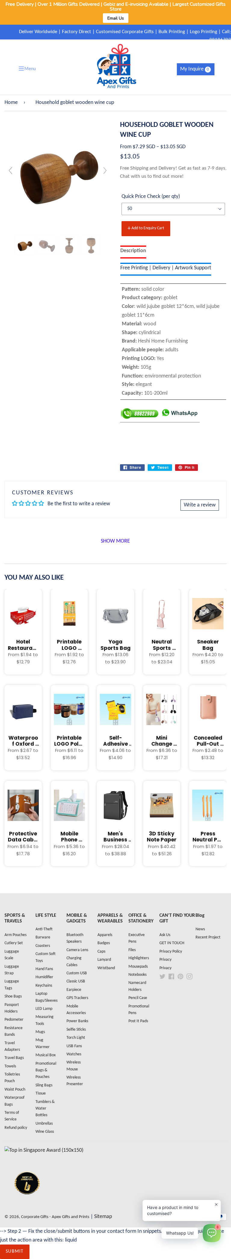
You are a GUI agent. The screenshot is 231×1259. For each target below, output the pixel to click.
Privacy (165, 959)
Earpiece (73, 990)
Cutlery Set (14, 943)
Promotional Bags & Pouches (45, 1070)
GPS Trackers (77, 998)
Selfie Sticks (76, 1029)
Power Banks (77, 1021)
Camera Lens (77, 950)
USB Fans (74, 1046)
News (200, 929)
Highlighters (138, 958)
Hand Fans (44, 969)
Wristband (106, 968)
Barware (42, 937)
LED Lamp (43, 1009)
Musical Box (45, 1055)
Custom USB (76, 973)
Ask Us (164, 935)
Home (11, 102)
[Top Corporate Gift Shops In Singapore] (44, 1150)
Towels (10, 1066)
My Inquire (194, 69)
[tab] (133, 252)
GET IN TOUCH (171, 943)
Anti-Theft (44, 929)
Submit (15, 1251)
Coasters (42, 946)
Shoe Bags (13, 996)
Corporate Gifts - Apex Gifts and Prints (55, 1217)
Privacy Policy (170, 951)
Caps (101, 951)
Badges (103, 943)
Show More (115, 541)
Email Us (115, 18)
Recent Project (208, 937)
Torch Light (75, 1037)
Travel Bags (14, 1058)
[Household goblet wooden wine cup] (25, 245)
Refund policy (16, 1128)
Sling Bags (43, 1085)
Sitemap (103, 1217)
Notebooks (137, 974)
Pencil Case (137, 998)
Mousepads (138, 966)
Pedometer (14, 1019)
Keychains (43, 985)
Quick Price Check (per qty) (151, 196)
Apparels (104, 935)
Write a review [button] (200, 505)
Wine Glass (44, 1131)
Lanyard (104, 959)
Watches (73, 1054)
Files (132, 950)
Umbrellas (44, 1123)
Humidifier (44, 977)
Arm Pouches (15, 935)
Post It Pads (138, 1021)
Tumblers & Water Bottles (45, 1109)
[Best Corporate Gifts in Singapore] (27, 1202)
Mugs (40, 1032)
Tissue (40, 1093)
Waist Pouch (15, 1089)
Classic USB (75, 981)
